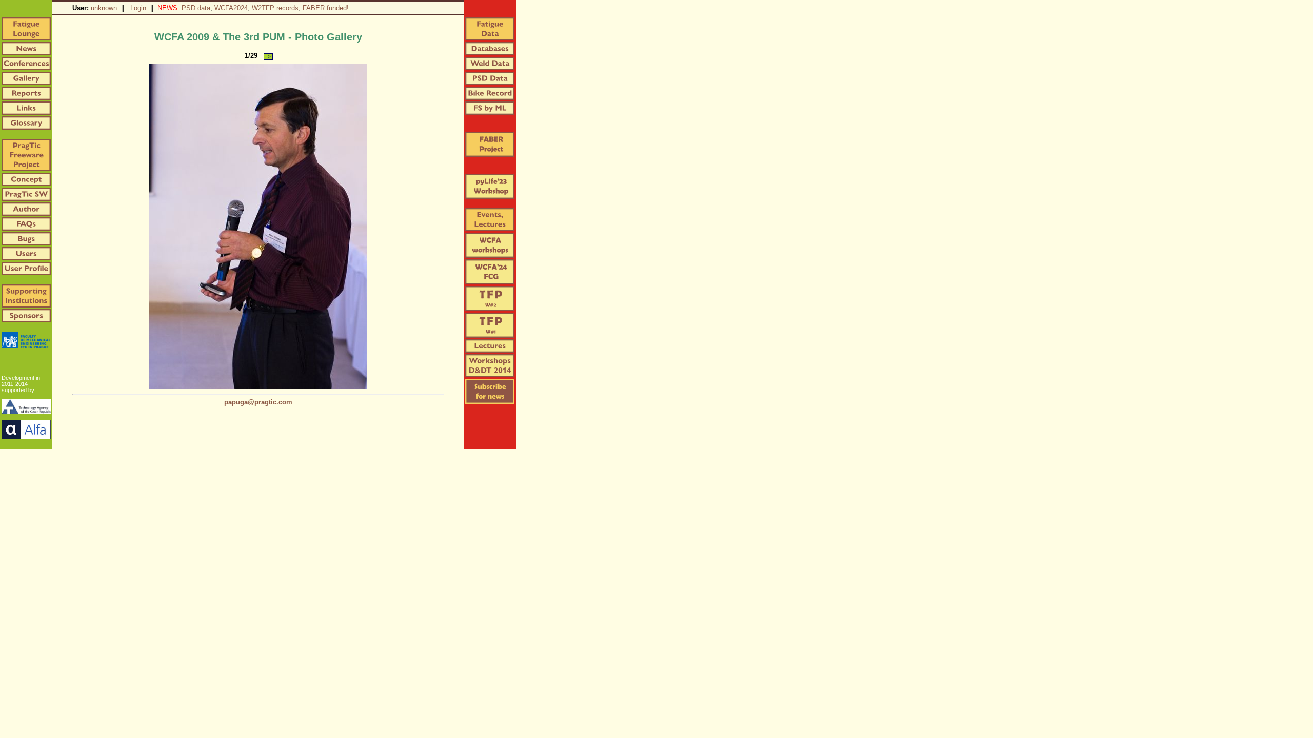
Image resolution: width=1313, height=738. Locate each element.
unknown (104, 8)
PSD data (196, 8)
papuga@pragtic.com (258, 402)
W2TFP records (275, 8)
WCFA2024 (231, 8)
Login (138, 8)
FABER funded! (326, 8)
